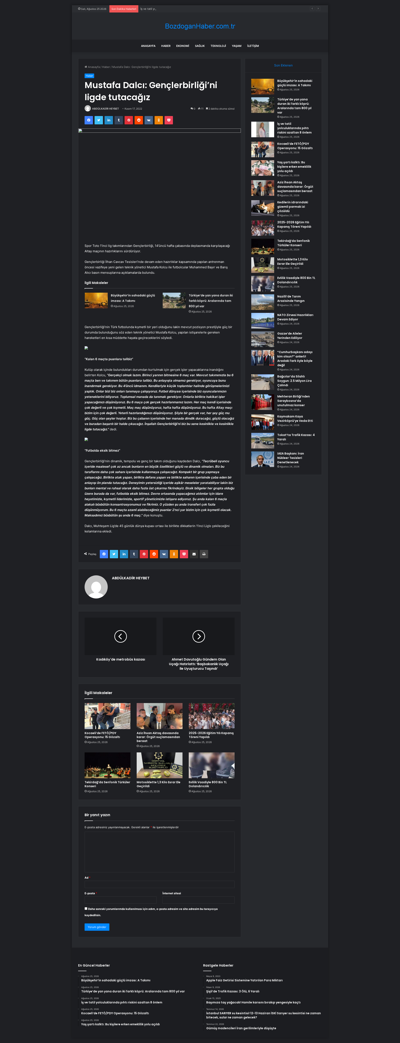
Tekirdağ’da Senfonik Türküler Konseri (107, 784)
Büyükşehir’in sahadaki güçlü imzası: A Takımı (294, 83)
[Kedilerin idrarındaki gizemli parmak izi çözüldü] (262, 208)
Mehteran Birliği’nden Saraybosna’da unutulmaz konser (293, 400)
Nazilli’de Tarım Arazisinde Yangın (291, 298)
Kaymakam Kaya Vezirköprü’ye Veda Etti (295, 418)
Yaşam (236, 45)
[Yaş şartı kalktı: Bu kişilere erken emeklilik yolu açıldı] (262, 168)
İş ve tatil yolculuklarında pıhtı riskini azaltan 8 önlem (174, 8)
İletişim (253, 45)
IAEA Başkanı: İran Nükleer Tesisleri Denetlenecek (290, 457)
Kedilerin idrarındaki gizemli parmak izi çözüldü (292, 206)
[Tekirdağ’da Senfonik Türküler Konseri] (107, 765)
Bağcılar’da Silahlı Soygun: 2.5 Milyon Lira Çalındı (294, 380)
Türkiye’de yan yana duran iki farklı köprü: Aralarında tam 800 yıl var (211, 300)
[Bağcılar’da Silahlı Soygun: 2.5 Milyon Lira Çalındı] (262, 382)
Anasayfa (148, 45)
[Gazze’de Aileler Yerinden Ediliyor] (262, 339)
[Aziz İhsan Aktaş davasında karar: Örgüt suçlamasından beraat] (159, 716)
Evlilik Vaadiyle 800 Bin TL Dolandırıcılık (208, 784)
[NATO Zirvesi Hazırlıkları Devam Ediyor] (262, 321)
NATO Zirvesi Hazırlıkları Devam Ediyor (295, 317)
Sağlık (200, 45)
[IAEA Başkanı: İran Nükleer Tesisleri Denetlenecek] (262, 459)
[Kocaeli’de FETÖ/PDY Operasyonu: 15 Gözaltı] (107, 716)
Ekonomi (182, 45)
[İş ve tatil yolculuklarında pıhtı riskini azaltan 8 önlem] (262, 129)
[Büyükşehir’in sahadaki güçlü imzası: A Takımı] (96, 300)
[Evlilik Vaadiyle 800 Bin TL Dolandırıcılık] (212, 765)
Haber (165, 45)
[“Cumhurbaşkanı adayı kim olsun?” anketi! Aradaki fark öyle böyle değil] (262, 358)
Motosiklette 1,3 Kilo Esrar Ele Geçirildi (158, 784)
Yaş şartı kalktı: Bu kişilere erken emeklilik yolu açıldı (294, 166)
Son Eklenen (283, 65)
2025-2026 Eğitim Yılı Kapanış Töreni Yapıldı (211, 735)
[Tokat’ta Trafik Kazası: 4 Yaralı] (262, 440)
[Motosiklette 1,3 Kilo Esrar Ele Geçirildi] (159, 765)
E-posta (91, 893)
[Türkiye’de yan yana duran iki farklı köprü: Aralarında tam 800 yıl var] (174, 300)
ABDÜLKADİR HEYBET (105, 108)
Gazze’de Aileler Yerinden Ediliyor (289, 335)
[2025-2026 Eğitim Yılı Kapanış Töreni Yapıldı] (212, 716)
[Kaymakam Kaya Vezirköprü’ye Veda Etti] (262, 422)
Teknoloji (218, 45)
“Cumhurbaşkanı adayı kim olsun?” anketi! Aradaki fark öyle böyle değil (294, 358)
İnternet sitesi (171, 893)
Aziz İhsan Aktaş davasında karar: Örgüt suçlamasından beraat (158, 737)
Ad (87, 877)
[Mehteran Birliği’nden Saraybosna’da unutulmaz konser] (262, 402)
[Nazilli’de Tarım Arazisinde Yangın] (262, 302)
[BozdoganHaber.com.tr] (200, 26)
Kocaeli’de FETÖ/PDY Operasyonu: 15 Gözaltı (102, 735)
